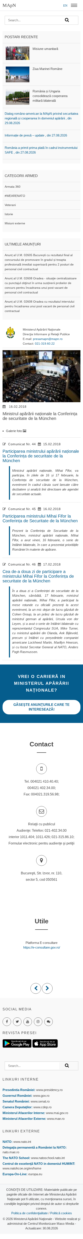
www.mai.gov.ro (56, 1113)
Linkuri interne (21, 1079)
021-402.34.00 (56, 830)
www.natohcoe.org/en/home (22, 1168)
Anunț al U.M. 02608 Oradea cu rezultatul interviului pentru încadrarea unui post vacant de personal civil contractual (39, 306)
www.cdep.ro (42, 1107)
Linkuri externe (21, 1131)
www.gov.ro (41, 1095)
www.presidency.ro (49, 1090)
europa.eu (35, 1174)
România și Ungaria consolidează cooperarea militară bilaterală (50, 95)
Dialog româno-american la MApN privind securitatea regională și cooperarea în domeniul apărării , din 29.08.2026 (41, 118)
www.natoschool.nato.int (48, 1158)
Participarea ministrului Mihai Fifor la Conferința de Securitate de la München (40, 518)
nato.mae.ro (11, 1152)
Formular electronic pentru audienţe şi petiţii (41, 843)
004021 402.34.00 (41, 788)
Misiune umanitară (45, 49)
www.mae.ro (55, 1118)
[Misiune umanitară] (17, 53)
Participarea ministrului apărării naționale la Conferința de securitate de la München (41, 456)
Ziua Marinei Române (47, 69)
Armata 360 (12, 186)
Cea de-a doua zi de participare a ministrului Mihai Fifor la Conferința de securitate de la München (38, 576)
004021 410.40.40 (44, 781)
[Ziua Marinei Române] (17, 74)
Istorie (9, 214)
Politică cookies (61, 1213)
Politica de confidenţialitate (29, 1213)
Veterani (10, 205)
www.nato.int (22, 1141)
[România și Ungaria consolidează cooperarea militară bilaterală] (17, 96)
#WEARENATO (15, 195)
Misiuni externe (15, 223)
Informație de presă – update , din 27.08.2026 (36, 135)
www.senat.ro (40, 1101)
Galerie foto (14, 431)
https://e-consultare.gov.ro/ (41, 947)
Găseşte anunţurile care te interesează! (41, 707)
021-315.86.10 (62, 837)
